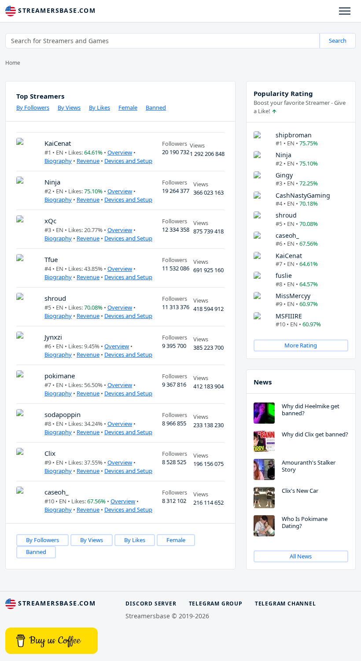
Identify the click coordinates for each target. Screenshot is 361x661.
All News (301, 556)
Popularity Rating (283, 93)
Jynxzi (53, 336)
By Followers (32, 107)
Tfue (51, 259)
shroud (55, 298)
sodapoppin (62, 414)
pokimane (59, 375)
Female (127, 107)
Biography (58, 161)
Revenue (88, 161)
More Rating (300, 345)
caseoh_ (56, 491)
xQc (50, 220)
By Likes (99, 107)
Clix (49, 453)
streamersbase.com (56, 10)
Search (337, 40)
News (263, 381)
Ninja (52, 181)
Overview (119, 152)
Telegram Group (216, 603)
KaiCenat (57, 143)
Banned (156, 107)
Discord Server (150, 603)
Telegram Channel (285, 603)
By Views (69, 107)
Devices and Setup (128, 161)
